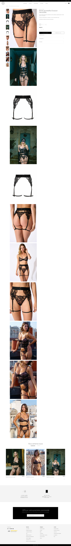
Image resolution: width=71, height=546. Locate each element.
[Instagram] (7, 528)
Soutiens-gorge (42, 528)
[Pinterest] (13, 528)
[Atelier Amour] (3, 3)
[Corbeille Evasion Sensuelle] (35, 462)
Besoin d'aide (44, 496)
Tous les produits (42, 536)
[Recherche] (65, 3)
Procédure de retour (29, 530)
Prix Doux (30, 3)
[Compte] (67, 3)
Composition (41, 38)
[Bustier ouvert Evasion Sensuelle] (15, 462)
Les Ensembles (36, 3)
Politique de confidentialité (30, 536)
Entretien (40, 41)
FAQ (54, 536)
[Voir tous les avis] (13, 531)
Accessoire (41, 533)
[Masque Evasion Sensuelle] (55, 462)
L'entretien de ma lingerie (57, 533)
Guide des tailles (56, 528)
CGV (26, 533)
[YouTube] (11, 528)
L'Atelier (46, 3)
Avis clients (41, 3)
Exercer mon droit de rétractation (31, 541)
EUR (66, 0)
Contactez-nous (28, 539)
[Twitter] (10, 528)
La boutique (25, 3)
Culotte (41, 530)
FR (68, 0)
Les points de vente (56, 530)
